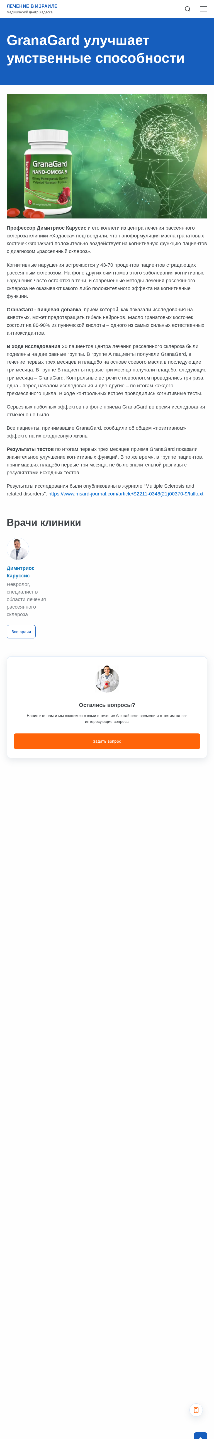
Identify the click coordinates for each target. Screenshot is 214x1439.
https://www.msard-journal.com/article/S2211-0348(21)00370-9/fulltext (125, 494)
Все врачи (21, 631)
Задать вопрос (107, 741)
